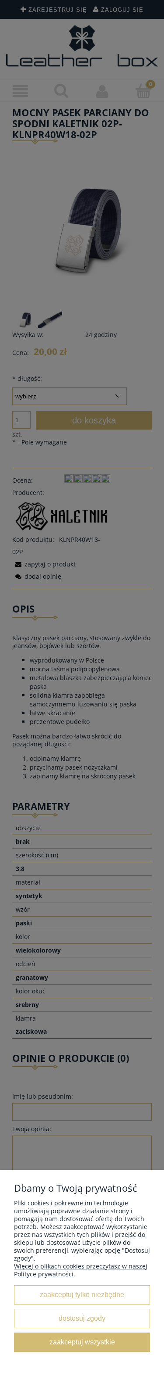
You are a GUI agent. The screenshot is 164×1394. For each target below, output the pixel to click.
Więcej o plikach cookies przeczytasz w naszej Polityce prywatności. (80, 1270)
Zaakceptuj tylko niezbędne (82, 1294)
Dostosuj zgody (82, 1318)
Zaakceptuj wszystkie (82, 1342)
